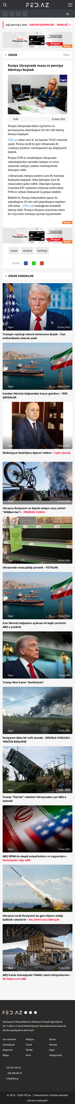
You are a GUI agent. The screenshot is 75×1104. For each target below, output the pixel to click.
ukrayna (27, 250)
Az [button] (68, 14)
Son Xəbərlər (9, 1039)
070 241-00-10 (13, 1067)
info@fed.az (12, 1078)
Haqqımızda (55, 1055)
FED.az (12, 139)
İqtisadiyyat (9, 1044)
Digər (52, 1049)
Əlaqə (6, 1055)
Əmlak (29, 1049)
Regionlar (8, 1049)
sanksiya (42, 250)
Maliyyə (30, 1039)
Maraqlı (53, 1044)
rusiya (13, 250)
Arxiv (28, 1055)
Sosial (29, 1044)
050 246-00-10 (14, 1073)
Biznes (52, 1039)
